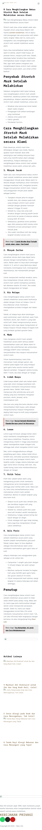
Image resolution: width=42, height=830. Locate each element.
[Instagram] (7, 819)
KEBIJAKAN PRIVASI (16, 815)
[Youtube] (12, 819)
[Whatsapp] (2, 819)
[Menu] (38, 3)
